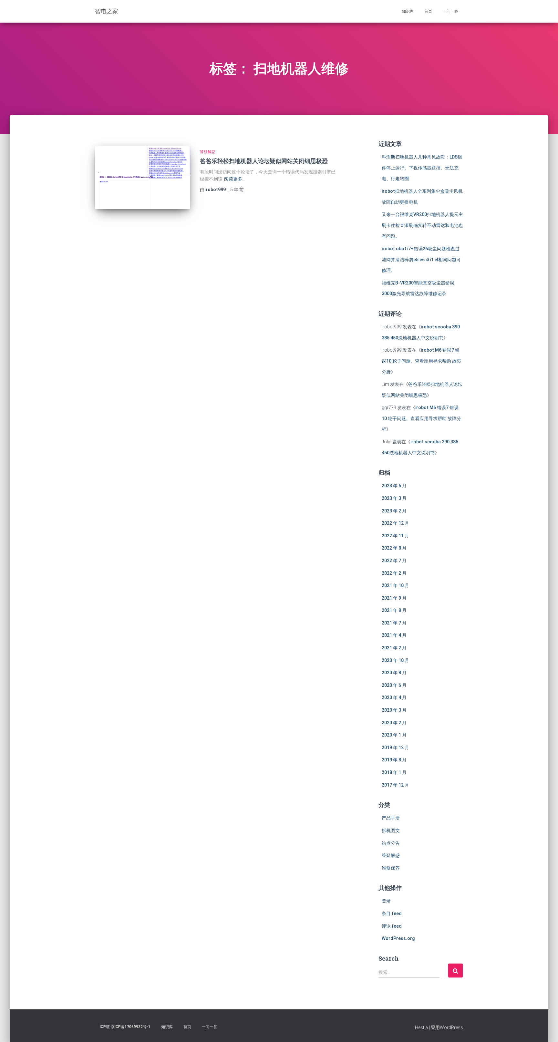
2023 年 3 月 (394, 498)
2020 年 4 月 (394, 697)
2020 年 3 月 (394, 710)
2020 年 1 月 (394, 735)
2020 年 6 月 (394, 685)
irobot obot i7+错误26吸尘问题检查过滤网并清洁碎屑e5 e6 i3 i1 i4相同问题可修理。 (421, 259)
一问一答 (450, 11)
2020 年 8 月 (394, 672)
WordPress (451, 1027)
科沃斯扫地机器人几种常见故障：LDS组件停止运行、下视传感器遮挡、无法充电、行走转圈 (422, 167)
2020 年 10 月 (395, 660)
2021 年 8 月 (394, 610)
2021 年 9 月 (394, 598)
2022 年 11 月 (395, 535)
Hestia (421, 1027)
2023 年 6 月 (394, 485)
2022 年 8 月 (394, 548)
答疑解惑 (207, 152)
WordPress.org (398, 938)
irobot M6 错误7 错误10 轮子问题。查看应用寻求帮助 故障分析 (421, 360)
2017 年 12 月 (395, 785)
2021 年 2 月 (394, 647)
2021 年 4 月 (394, 635)
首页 (428, 11)
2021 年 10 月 (395, 585)
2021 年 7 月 (394, 622)
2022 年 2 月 (394, 573)
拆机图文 (391, 830)
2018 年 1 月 (394, 772)
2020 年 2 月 (394, 722)
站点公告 (391, 843)
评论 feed (392, 926)
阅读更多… (234, 178)
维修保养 (391, 868)
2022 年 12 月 (395, 523)
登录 (386, 900)
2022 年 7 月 (394, 560)
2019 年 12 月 (395, 747)
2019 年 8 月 (394, 759)
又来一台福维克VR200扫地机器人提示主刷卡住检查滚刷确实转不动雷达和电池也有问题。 (422, 225)
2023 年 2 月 (394, 510)
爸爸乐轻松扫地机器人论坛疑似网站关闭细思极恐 (264, 161)
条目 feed (392, 913)
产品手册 (391, 817)
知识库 (408, 11)
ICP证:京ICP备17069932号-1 (125, 1027)
